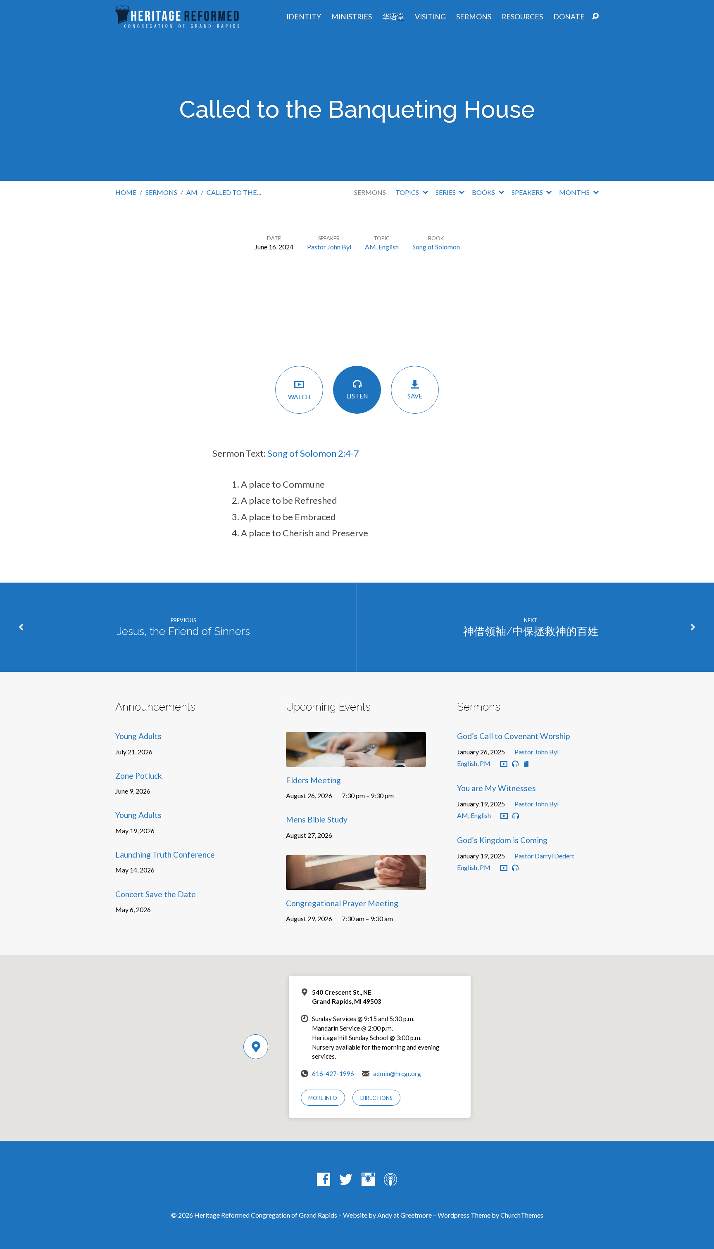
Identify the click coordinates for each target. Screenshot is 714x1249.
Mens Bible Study (316, 819)
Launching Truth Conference (165, 854)
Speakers (528, 192)
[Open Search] (595, 16)
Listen (357, 396)
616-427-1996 (333, 1073)
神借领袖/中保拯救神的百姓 (530, 631)
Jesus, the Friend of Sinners (183, 631)
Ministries (351, 17)
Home (125, 192)
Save (414, 396)
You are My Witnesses (496, 788)
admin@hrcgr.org (397, 1073)
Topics (407, 192)
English (388, 247)
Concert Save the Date (155, 894)
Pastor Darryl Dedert (544, 856)
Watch (299, 397)
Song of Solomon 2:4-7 (313, 453)
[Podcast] (390, 1179)
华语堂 (393, 17)
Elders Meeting (313, 780)
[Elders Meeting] (356, 761)
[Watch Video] (503, 764)
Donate (569, 17)
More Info (322, 1098)
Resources (522, 17)
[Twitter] (345, 1179)
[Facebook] (323, 1179)
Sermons (473, 17)
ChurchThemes (521, 1215)
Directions (376, 1098)
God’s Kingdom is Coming (502, 840)
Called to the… (234, 192)
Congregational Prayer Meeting (342, 903)
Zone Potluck (138, 775)
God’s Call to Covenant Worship (513, 736)
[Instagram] (368, 1179)
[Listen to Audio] (515, 764)
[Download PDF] (526, 764)
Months (575, 192)
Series (446, 192)
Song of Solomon (436, 247)
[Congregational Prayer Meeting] (356, 884)
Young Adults (138, 736)
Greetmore (416, 1215)
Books (484, 192)
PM (485, 763)
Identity (303, 17)
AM (192, 192)
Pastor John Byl (329, 247)
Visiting (430, 17)
